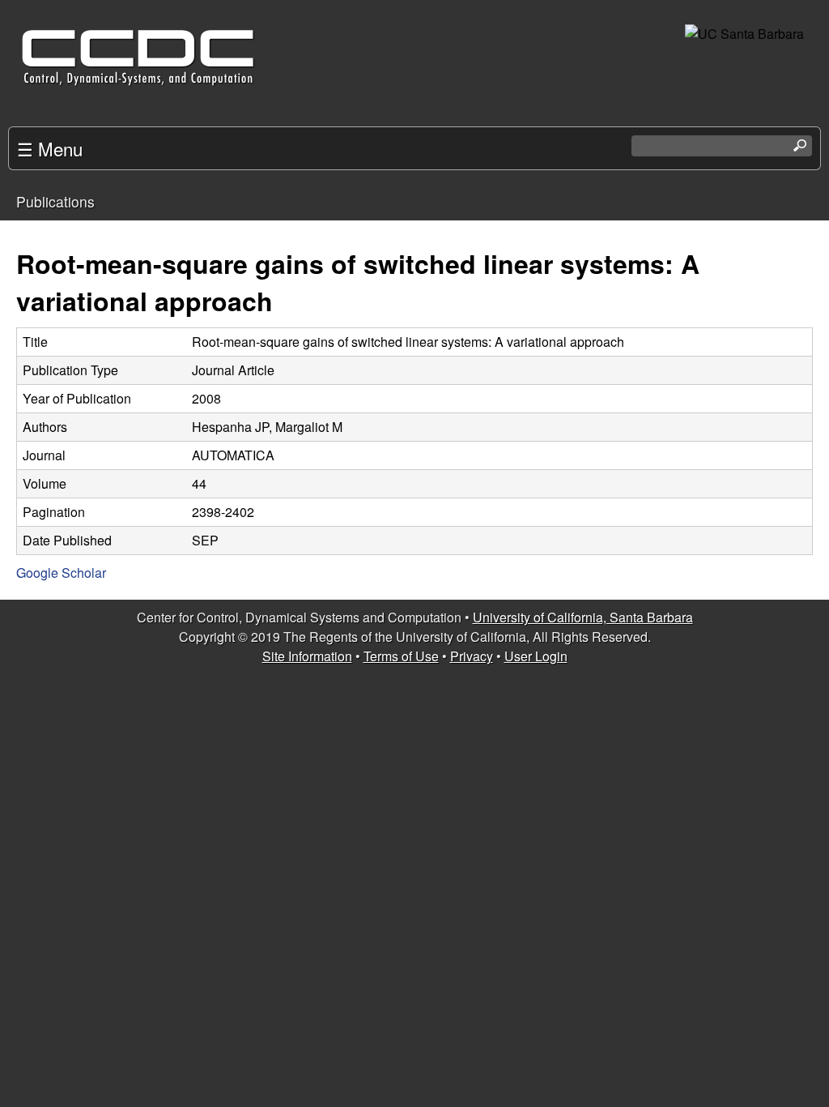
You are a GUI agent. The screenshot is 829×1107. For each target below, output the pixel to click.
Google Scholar (61, 572)
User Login (536, 656)
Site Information (307, 656)
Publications (55, 201)
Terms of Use (401, 656)
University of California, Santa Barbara (583, 617)
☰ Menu (50, 148)
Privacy (471, 656)
